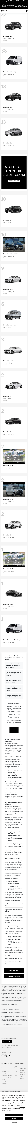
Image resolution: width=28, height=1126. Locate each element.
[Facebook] (3, 1055)
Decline (14, 1118)
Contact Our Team (14, 976)
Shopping (4, 1063)
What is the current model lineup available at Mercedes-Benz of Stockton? (13, 665)
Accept (14, 1115)
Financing (16, 1063)
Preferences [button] (8, 1110)
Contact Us (14, 730)
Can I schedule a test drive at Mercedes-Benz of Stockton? (13, 696)
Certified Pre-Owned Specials (4, 1083)
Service (10, 1063)
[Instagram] (6, 1055)
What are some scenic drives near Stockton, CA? (13, 681)
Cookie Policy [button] (22, 1107)
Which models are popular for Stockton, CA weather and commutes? (13, 673)
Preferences (14, 1122)
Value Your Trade (14, 970)
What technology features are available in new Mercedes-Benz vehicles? (13, 688)
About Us (22, 1063)
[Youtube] (9, 1055)
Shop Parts (10, 1078)
